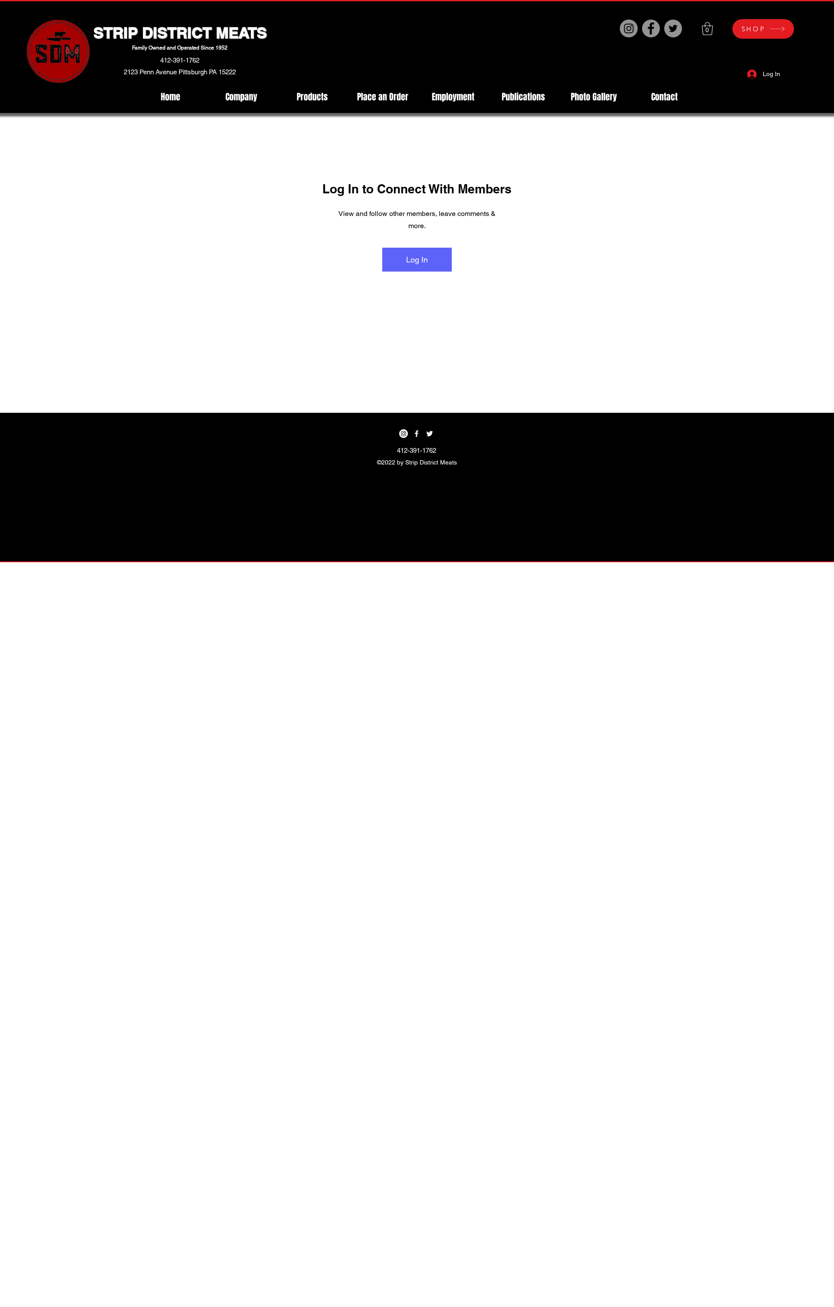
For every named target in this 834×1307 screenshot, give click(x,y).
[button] (707, 28)
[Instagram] (629, 28)
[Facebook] (651, 28)
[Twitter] (673, 28)
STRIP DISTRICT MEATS (180, 32)
